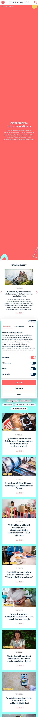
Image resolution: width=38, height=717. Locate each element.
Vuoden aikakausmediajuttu (25, 405)
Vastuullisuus (25, 401)
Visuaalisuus (8, 405)
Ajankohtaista (9, 6)
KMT (5, 474)
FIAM (9, 429)
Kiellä (19, 394)
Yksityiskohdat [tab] (19, 326)
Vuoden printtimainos (19, 408)
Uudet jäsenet (12, 401)
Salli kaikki (19, 382)
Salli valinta (19, 388)
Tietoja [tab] (31, 326)
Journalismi (13, 563)
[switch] (33, 363)
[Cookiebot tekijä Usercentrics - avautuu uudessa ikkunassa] (28, 321)
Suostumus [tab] (7, 326)
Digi (5, 429)
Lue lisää (19, 313)
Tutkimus (6, 563)
